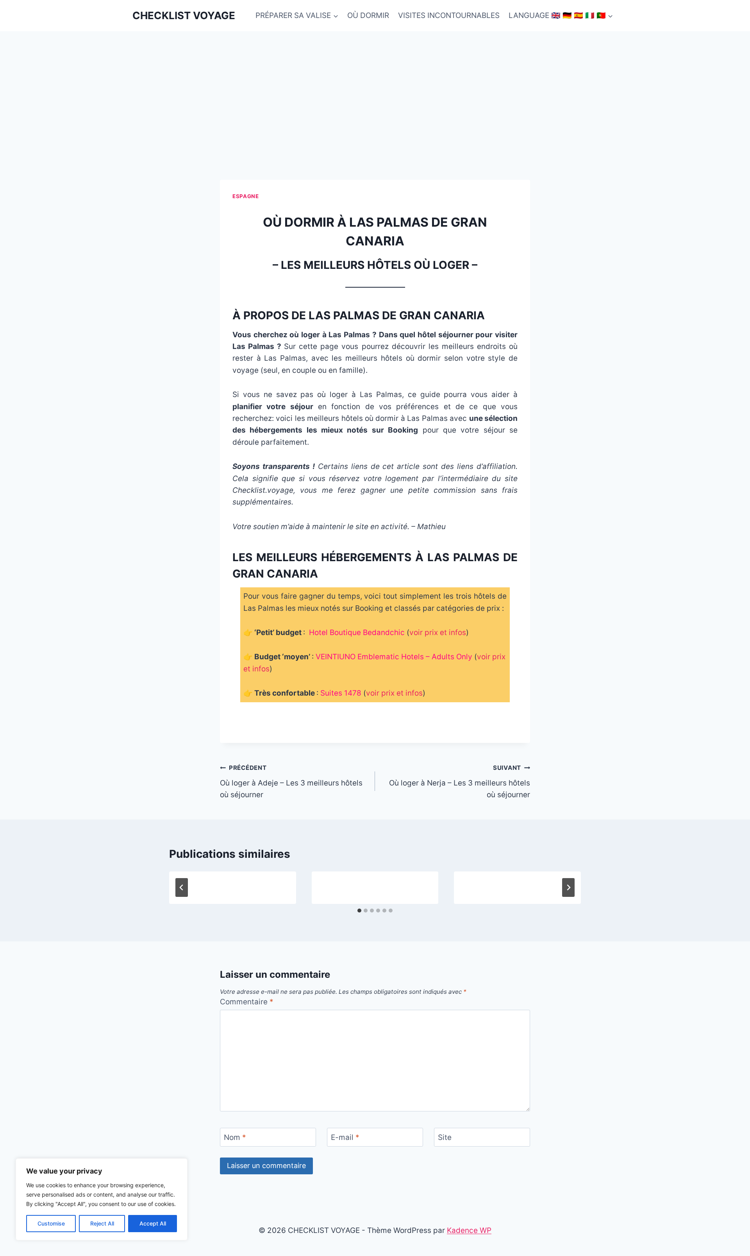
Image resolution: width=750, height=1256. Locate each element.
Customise (51, 1223)
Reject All (102, 1223)
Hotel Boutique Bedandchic (357, 632)
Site (445, 1137)
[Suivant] (568, 887)
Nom (235, 1137)
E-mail (345, 1137)
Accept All (152, 1223)
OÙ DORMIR (368, 15)
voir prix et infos (437, 632)
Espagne (245, 196)
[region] (102, 1199)
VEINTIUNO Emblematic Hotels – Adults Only (394, 656)
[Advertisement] (375, 90)
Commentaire (246, 1001)
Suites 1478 (340, 693)
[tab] (359, 910)
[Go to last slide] (181, 887)
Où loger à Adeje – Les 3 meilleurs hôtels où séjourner (291, 781)
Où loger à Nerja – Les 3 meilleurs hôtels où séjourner (459, 781)
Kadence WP (469, 1230)
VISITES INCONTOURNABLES (449, 15)
